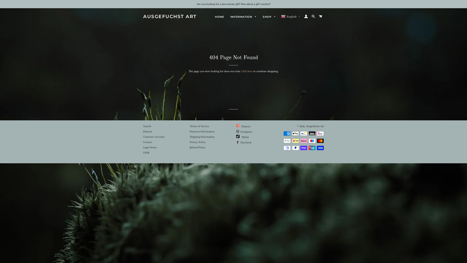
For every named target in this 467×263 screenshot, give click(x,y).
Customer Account (154, 136)
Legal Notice (150, 147)
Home (219, 16)
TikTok (245, 137)
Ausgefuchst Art (170, 16)
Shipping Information (202, 136)
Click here (247, 71)
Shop (267, 16)
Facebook (245, 142)
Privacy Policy (198, 142)
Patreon (147, 131)
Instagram (246, 131)
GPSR (146, 152)
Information (241, 16)
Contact (147, 142)
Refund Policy (198, 147)
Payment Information (202, 131)
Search (147, 126)
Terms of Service (199, 126)
